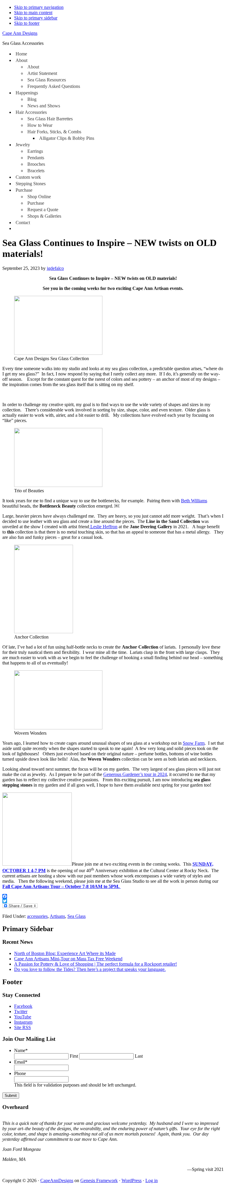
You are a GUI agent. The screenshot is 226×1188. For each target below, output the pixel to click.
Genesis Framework (99, 1180)
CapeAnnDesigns (56, 1180)
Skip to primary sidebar (35, 17)
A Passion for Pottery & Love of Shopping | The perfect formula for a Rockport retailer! (95, 964)
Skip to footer (26, 23)
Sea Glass (76, 916)
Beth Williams (194, 500)
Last (139, 1056)
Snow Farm (194, 743)
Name (21, 1050)
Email (20, 1061)
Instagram (23, 1022)
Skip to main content (33, 12)
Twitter (20, 1011)
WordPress (132, 1180)
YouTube (22, 1016)
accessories (37, 916)
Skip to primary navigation (39, 7)
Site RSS (22, 1027)
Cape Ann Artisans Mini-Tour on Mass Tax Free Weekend (68, 958)
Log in (151, 1180)
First (74, 1056)
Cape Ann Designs (19, 33)
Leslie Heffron (103, 526)
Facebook (23, 1006)
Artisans (57, 916)
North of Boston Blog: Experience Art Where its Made (65, 953)
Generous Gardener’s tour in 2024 (135, 774)
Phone (20, 1073)
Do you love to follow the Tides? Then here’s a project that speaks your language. (90, 969)
